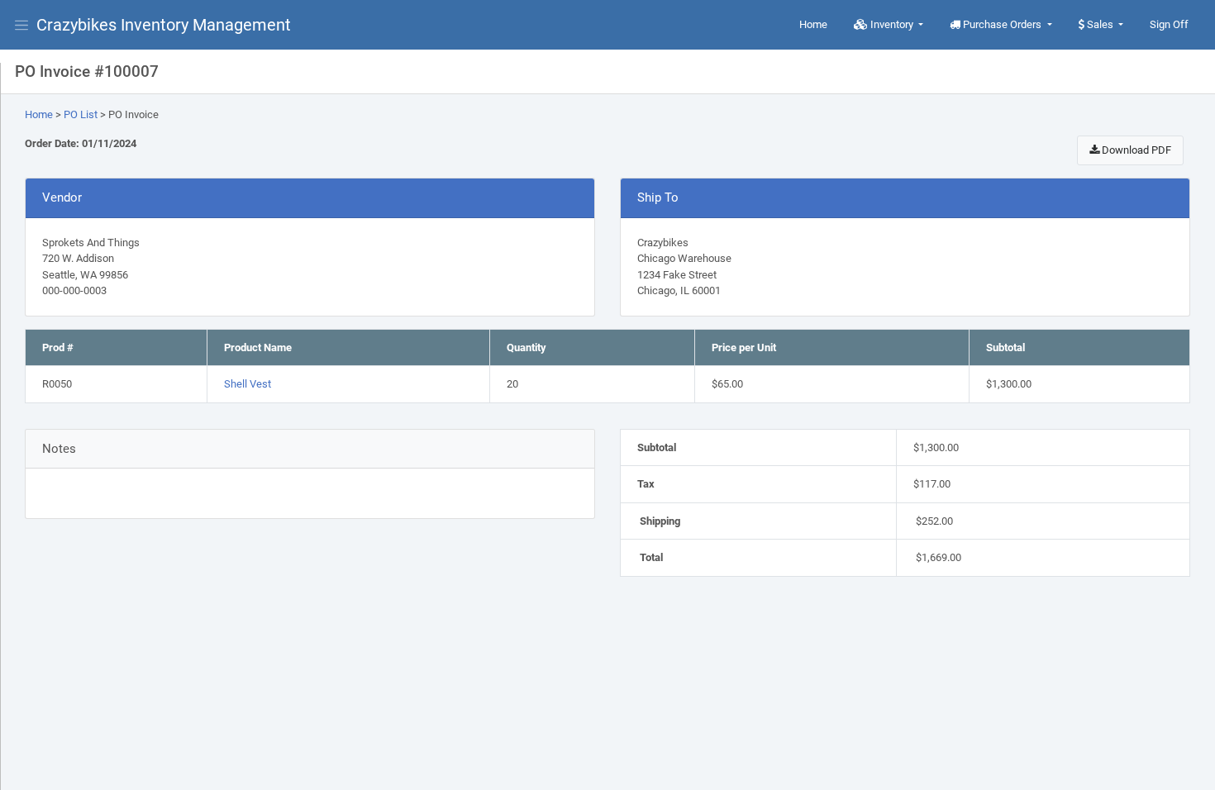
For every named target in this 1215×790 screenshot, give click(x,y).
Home (813, 24)
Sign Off (1169, 24)
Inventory (892, 24)
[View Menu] (24, 25)
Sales (1100, 24)
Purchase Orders (1002, 24)
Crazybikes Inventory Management (163, 25)
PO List (81, 114)
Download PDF (1135, 150)
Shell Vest (247, 384)
